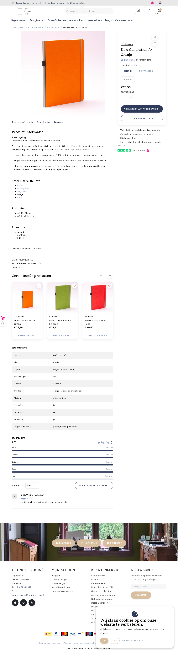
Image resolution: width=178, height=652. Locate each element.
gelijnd (127, 71)
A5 (18, 213)
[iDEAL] (48, 634)
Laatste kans (94, 20)
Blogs (108, 20)
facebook (65, 543)
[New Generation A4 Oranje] (62, 73)
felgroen (21, 191)
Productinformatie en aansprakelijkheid (82, 643)
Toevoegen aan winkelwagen (142, 109)
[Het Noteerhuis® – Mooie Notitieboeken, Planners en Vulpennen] (25, 11)
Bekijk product (27, 335)
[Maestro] (89, 634)
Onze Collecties (57, 20)
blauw (20, 185)
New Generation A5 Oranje (25, 322)
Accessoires (76, 20)
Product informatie (22, 122)
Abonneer (141, 595)
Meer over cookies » (132, 641)
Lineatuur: (129, 65)
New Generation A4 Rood (95, 322)
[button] (155, 37)
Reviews (58, 122)
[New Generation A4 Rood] (97, 297)
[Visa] (72, 634)
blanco (127, 80)
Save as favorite (143, 118)
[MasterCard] (64, 634)
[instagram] (23, 602)
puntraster (146, 71)
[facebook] (15, 602)
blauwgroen (23, 188)
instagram (90, 543)
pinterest (116, 543)
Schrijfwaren (37, 20)
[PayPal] (56, 634)
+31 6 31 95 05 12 (23, 587)
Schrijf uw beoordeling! (94, 485)
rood (19, 197)
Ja (104, 640)
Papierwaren (18, 20)
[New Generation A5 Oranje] (27, 297)
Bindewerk (127, 44)
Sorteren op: (18, 485)
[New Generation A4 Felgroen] (62, 297)
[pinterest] (32, 602)
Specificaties (43, 122)
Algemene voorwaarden (49, 643)
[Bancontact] (80, 634)
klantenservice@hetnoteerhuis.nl (28, 595)
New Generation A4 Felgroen (60, 322)
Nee (115, 640)
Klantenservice (123, 20)
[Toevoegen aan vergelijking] (155, 43)
